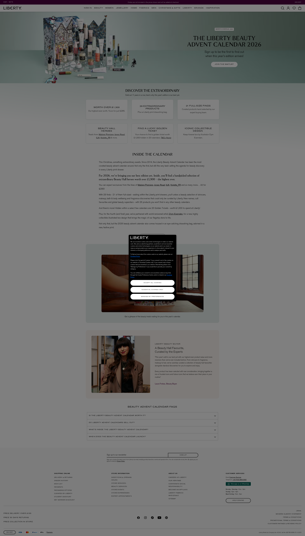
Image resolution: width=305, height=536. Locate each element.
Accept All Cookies (153, 282)
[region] (152, 268)
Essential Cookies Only (152, 289)
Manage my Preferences (152, 296)
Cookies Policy (135, 256)
